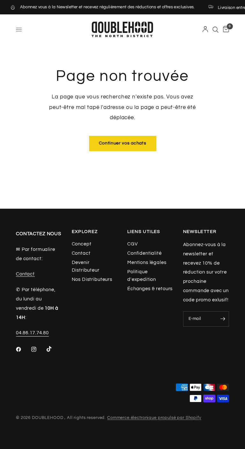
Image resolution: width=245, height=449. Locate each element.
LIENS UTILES (143, 231)
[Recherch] (215, 29)
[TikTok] (54, 349)
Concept (82, 244)
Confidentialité (144, 253)
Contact (25, 274)
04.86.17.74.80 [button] (32, 332)
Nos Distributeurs (92, 279)
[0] (225, 29)
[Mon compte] (205, 29)
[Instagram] (38, 349)
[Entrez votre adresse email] (222, 319)
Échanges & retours (150, 288)
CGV (132, 244)
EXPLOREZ (85, 231)
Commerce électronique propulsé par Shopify (154, 417)
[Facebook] (23, 349)
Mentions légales (147, 262)
